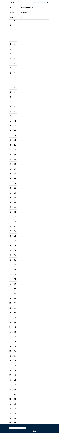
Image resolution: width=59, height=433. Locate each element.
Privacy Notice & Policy (35, 431)
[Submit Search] (45, 2)
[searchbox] (39, 2)
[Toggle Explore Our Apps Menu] (47, 2)
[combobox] (39, 2)
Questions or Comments (35, 427)
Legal (33, 430)
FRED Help (34, 428)
